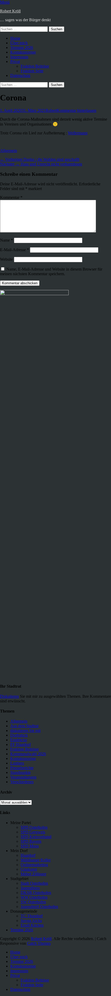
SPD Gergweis (33, 832)
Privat (15, 61)
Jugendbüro (30, 888)
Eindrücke (18, 740)
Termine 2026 (21, 47)
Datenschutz (20, 75)
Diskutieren (9, 696)
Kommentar (11, 197)
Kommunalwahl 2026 (28, 754)
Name (6, 240)
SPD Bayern (31, 841)
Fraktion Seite (32, 71)
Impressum (19, 57)
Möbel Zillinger (33, 874)
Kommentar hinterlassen (76, 110)
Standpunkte (20, 772)
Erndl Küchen (32, 925)
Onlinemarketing (34, 864)
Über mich (19, 43)
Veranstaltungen (23, 777)
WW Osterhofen (34, 897)
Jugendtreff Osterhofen (39, 906)
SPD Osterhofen (34, 827)
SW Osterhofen (33, 902)
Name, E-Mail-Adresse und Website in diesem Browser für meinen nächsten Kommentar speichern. (51, 271)
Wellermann (78, 133)
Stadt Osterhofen (34, 883)
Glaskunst (29, 869)
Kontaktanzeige (23, 52)
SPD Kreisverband (36, 836)
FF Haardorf (20, 744)
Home (15, 38)
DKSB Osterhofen (36, 892)
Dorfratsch (19, 735)
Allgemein (8, 150)
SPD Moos (30, 846)
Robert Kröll (10, 11)
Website (6, 259)
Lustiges (17, 763)
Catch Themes (39, 943)
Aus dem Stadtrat (24, 726)
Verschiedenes (22, 782)
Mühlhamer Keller (36, 860)
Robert (51, 110)
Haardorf (28, 855)
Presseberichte (22, 768)
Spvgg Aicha (31, 920)
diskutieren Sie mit (25, 730)
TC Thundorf (32, 916)
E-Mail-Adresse (14, 250)
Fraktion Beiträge (35, 66)
